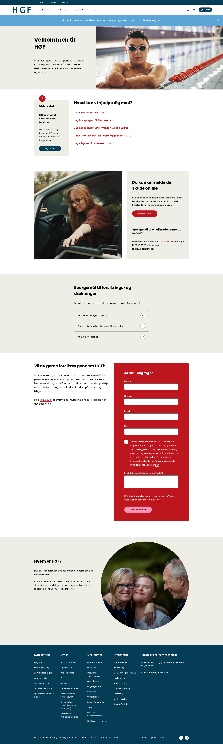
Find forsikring (44, 10)
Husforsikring (119, 678)
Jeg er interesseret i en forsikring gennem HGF (101, 135)
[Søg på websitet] (188, 9)
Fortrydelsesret (94, 681)
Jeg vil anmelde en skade (89, 112)
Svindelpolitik (93, 697)
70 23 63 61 (46, 399)
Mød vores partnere (69, 688)
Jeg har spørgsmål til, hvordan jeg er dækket (101, 128)
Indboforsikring (120, 683)
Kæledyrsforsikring (122, 688)
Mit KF (207, 10)
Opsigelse (91, 691)
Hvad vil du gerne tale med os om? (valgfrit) (144, 473)
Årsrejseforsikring (121, 704)
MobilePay (91, 667)
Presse (64, 678)
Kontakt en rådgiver (88, 336)
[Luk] (218, 20)
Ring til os (38, 662)
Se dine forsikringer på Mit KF (92, 315)
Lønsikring (118, 693)
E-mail (127, 411)
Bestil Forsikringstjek (43, 673)
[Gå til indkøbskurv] (194, 9)
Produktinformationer (97, 702)
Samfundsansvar (68, 662)
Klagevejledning (94, 686)
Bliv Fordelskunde (41, 683)
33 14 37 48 (163, 241)
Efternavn (128, 396)
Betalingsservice (94, 662)
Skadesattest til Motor (97, 721)
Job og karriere (67, 673)
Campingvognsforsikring (125, 673)
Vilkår (89, 707)
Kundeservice (99, 10)
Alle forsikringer (121, 662)
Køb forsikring (62, 10)
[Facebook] (181, 738)
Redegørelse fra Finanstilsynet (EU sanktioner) (69, 705)
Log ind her (50, 148)
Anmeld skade (80, 10)
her (154, 457)
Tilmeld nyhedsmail (43, 688)
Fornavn (128, 381)
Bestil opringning (138, 509)
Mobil (126, 426)
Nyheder (64, 683)
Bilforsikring (119, 667)
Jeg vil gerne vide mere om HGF (93, 143)
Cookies (162, 737)
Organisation (66, 667)
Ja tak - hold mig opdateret (154, 672)
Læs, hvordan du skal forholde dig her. (141, 20)
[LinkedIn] (187, 738)
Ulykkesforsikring (121, 699)
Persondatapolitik (149, 737)
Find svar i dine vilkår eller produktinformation (101, 326)
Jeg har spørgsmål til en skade (92, 120)
